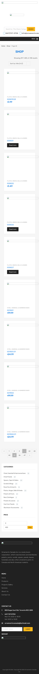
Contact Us (6, 595)
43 (34, 451)
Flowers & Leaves (9, 501)
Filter (30, 527)
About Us (5, 591)
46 (19, 455)
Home (3, 46)
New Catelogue (9, 497)
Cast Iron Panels (9, 504)
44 (9, 455)
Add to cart (31, 103)
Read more (12, 145)
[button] (33, 39)
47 (25, 455)
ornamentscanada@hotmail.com (17, 623)
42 (29, 451)
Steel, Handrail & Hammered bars (18, 308)
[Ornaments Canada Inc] (19, 3)
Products (5, 581)
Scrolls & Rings (8, 483)
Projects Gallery (7, 585)
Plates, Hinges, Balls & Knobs (17, 97)
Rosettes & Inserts (10, 487)
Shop (8, 46)
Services (4, 588)
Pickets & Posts (9, 494)
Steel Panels (8, 477)
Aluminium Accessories (11, 507)
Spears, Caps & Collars (11, 480)
